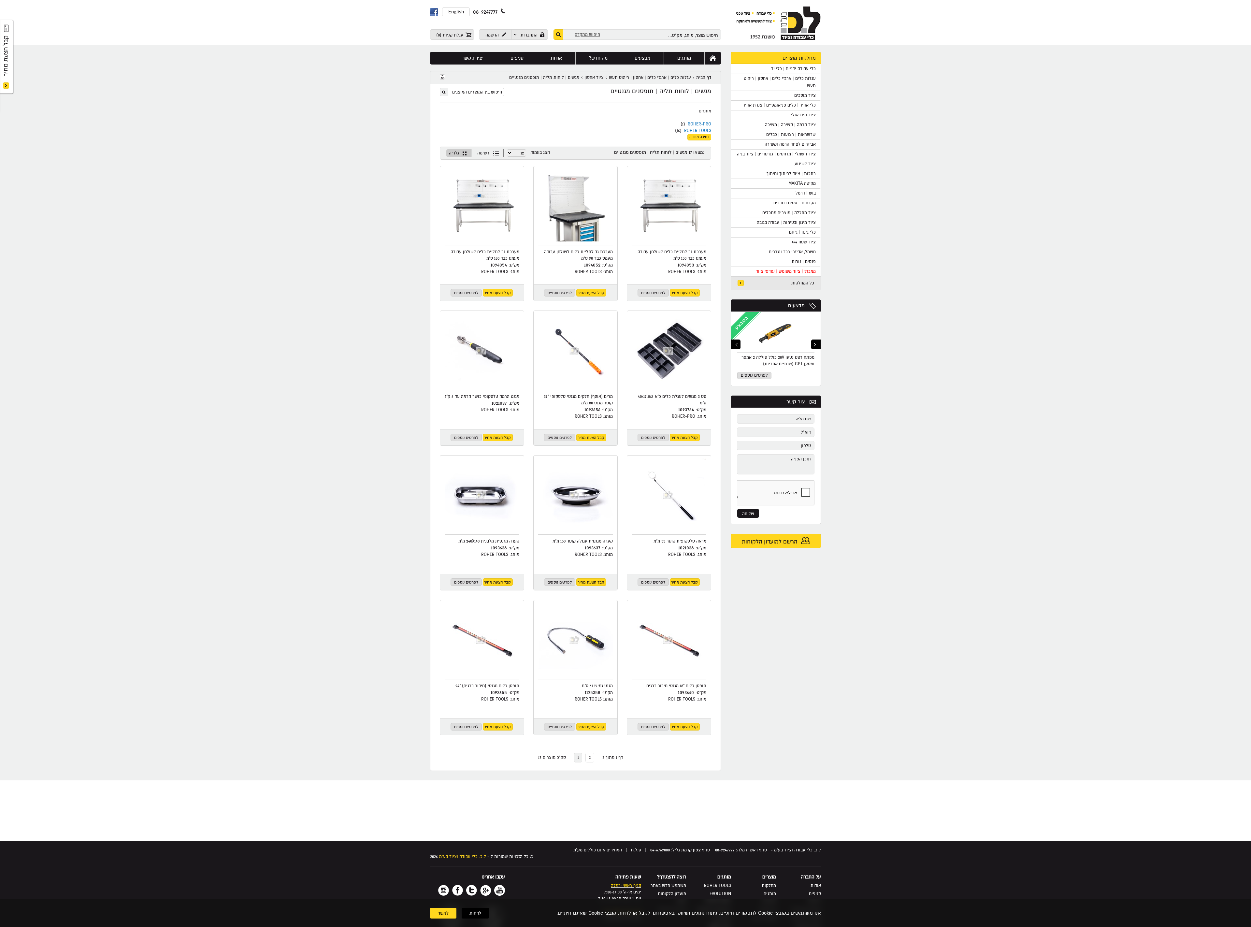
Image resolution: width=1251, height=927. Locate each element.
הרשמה (492, 35)
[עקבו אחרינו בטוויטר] (471, 890)
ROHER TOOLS (697, 130)
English (456, 11)
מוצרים (769, 877)
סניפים (517, 58)
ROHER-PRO (699, 124)
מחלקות (769, 885)
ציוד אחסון (594, 77)
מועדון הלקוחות (672, 893)
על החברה (811, 877)
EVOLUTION (720, 893)
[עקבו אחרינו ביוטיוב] (499, 890)
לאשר (443, 913)
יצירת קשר (472, 58)
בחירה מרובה (699, 137)
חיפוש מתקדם (587, 34)
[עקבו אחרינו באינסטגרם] (443, 890)
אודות (556, 58)
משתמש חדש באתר (668, 885)
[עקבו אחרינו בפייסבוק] (457, 890)
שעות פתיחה (628, 877)
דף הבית (703, 77)
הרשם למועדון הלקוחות (770, 541)
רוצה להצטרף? (671, 877)
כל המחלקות (802, 283)
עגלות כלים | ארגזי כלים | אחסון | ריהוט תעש (650, 77)
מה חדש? (598, 58)
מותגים (684, 58)
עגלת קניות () (450, 35)
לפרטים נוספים (754, 375)
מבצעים (796, 305)
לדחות (475, 913)
